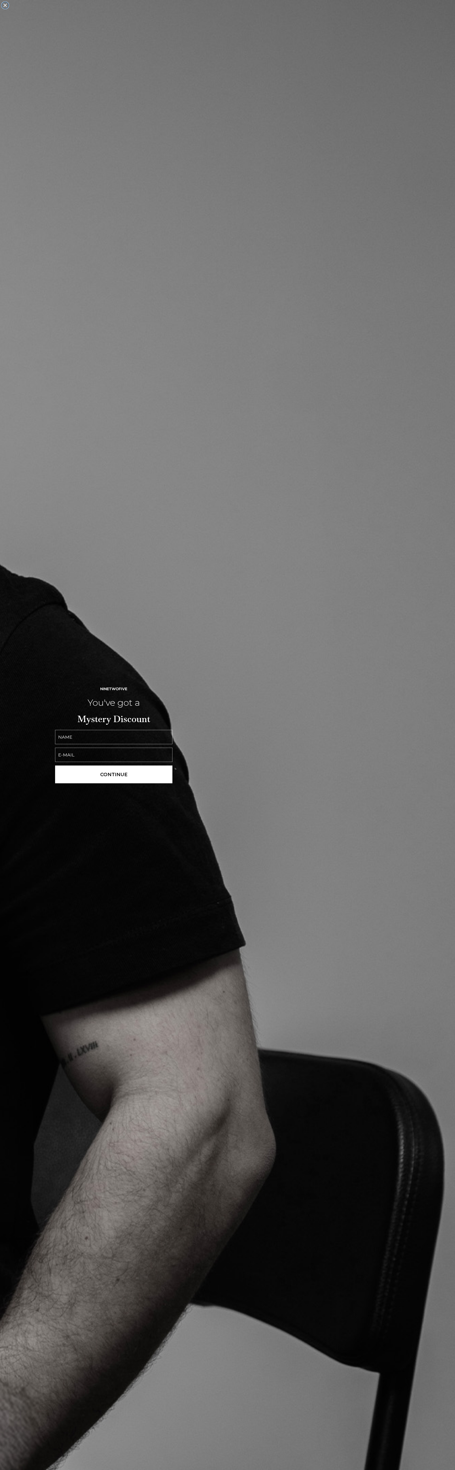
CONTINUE (113, 774)
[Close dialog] (5, 5)
